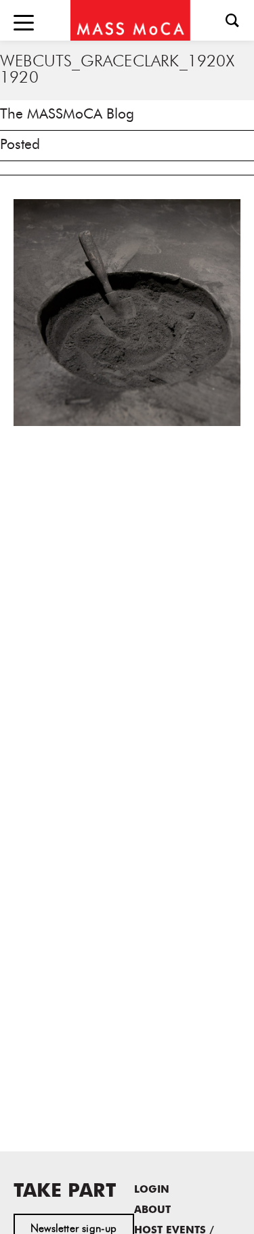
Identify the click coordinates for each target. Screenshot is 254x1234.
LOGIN (151, 1190)
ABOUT (152, 1211)
